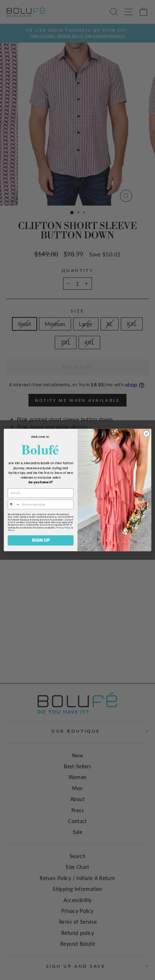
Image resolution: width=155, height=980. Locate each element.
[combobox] (14, 504)
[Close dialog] (146, 433)
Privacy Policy (63, 527)
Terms (11, 530)
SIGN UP (41, 540)
